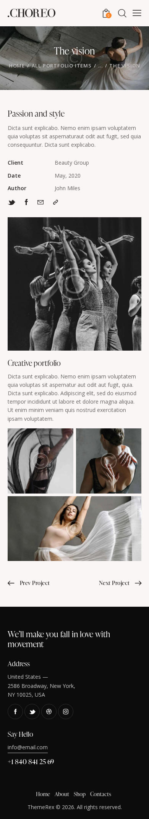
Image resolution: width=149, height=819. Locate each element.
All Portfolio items (62, 65)
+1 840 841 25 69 (31, 761)
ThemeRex (41, 807)
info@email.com (28, 747)
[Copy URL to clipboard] (55, 202)
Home (17, 65)
